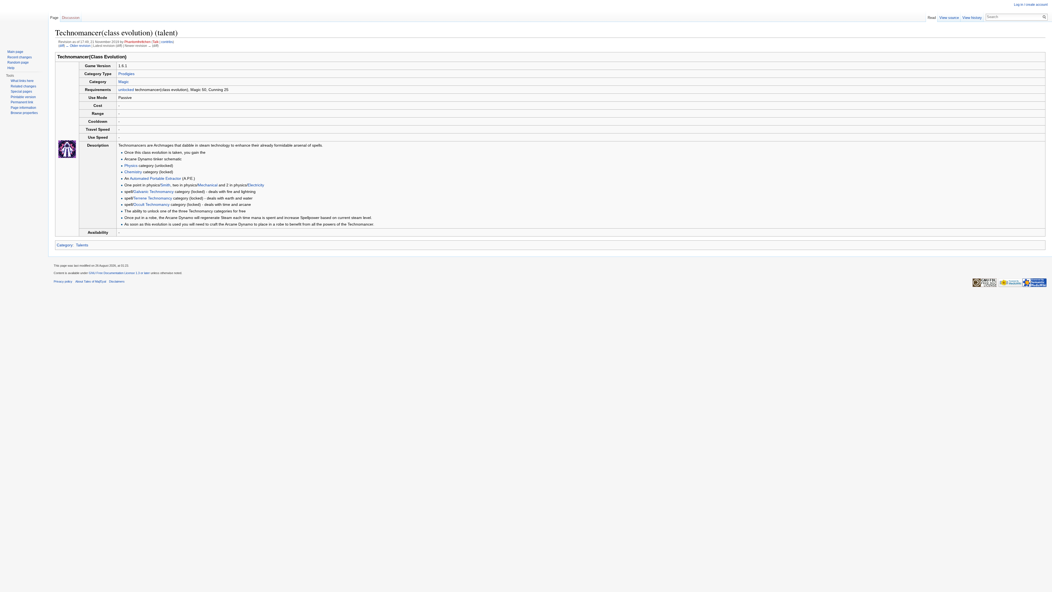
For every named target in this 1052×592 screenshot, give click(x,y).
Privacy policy (63, 281)
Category (65, 245)
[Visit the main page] (24, 22)
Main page (15, 52)
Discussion (70, 18)
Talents (82, 245)
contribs (167, 42)
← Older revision (78, 45)
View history (972, 18)
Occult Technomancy (151, 204)
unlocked (126, 89)
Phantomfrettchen (137, 42)
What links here (22, 81)
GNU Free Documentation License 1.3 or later (119, 273)
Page (54, 18)
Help (11, 68)
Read (932, 18)
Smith (165, 185)
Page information (23, 108)
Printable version (23, 97)
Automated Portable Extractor (155, 178)
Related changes (23, 86)
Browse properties (24, 113)
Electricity (256, 185)
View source (949, 18)
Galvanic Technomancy (153, 191)
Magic (123, 81)
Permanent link (22, 102)
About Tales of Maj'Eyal (90, 281)
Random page (18, 62)
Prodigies (126, 74)
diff (61, 45)
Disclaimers (117, 281)
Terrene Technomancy (152, 198)
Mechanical (208, 185)
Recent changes (19, 57)
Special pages (21, 91)
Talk (156, 42)
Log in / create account (1031, 5)
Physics (131, 165)
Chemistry (133, 172)
